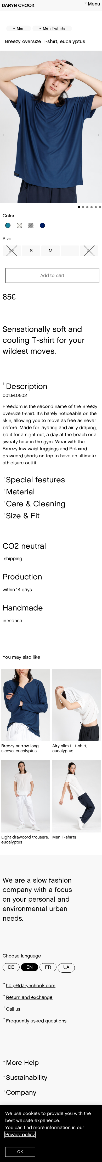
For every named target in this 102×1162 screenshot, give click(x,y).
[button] (20, 1152)
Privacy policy (20, 1134)
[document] (51, 581)
